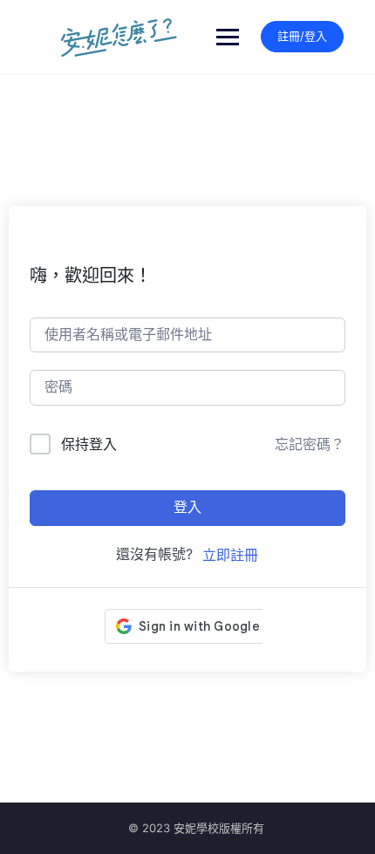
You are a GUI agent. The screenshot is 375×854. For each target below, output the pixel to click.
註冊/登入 (302, 36)
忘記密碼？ (309, 444)
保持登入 (89, 444)
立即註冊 (230, 555)
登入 (187, 507)
